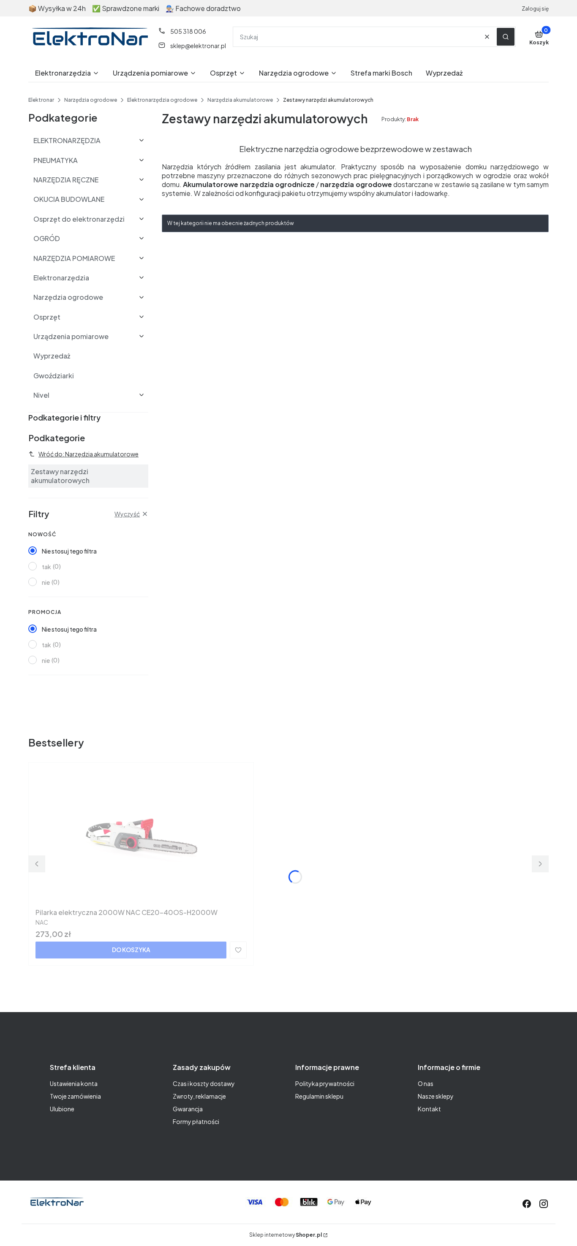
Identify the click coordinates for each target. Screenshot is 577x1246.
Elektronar (41, 100)
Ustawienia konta (74, 1083)
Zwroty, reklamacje (199, 1096)
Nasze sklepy (436, 1096)
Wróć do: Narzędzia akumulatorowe (88, 454)
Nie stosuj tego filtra (69, 551)
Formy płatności (196, 1121)
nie (46, 582)
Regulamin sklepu (319, 1096)
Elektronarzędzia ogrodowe (162, 100)
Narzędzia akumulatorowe (240, 100)
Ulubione (62, 1109)
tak (46, 566)
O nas (425, 1083)
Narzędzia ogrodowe (90, 100)
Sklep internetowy (285, 1235)
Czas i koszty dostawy (204, 1083)
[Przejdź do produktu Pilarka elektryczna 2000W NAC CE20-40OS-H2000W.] (141, 836)
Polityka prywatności (324, 1083)
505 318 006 (188, 31)
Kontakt (429, 1109)
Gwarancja (188, 1109)
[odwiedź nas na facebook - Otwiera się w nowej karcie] (527, 1204)
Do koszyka (131, 949)
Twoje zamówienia (75, 1096)
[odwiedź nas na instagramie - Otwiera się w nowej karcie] (544, 1204)
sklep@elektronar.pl (198, 45)
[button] (505, 37)
